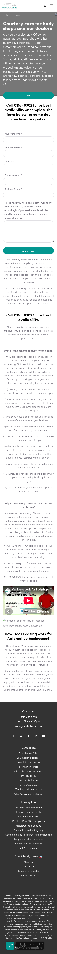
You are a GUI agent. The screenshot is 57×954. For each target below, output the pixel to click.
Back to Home (13, 15)
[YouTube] (44, 736)
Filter (28, 95)
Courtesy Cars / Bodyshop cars (28, 821)
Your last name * (13, 147)
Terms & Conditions (28, 784)
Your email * (10, 161)
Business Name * (13, 188)
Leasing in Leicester (28, 870)
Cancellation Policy (28, 753)
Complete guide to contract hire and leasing (28, 834)
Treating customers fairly (28, 789)
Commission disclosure (29, 757)
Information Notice (28, 766)
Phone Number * (13, 175)
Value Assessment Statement (28, 793)
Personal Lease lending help (28, 830)
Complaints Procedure (28, 762)
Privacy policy (28, 775)
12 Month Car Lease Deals (28, 807)
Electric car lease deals (28, 812)
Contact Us (28, 866)
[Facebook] (13, 736)
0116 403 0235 (28, 717)
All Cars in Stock (28, 848)
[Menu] (52, 6)
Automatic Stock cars (29, 816)
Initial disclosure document (28, 771)
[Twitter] (21, 736)
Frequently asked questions (28, 839)
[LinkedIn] (36, 736)
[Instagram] (28, 736)
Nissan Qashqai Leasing (28, 825)
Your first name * (13, 133)
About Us (28, 861)
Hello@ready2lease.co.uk (28, 726)
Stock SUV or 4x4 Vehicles (28, 843)
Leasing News (28, 875)
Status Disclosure (28, 780)
